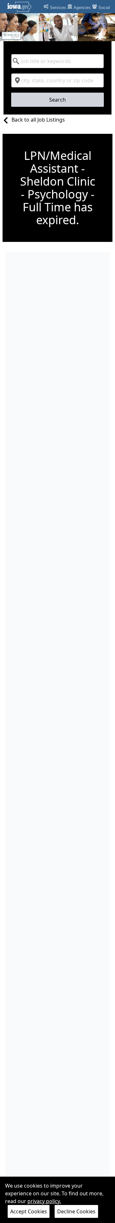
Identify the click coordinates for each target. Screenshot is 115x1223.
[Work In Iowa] (57, 27)
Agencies (82, 7)
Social (103, 7)
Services (57, 7)
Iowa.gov (23, 6)
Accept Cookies (28, 1211)
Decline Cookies (76, 1211)
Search (57, 99)
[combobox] (57, 61)
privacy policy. (44, 1201)
